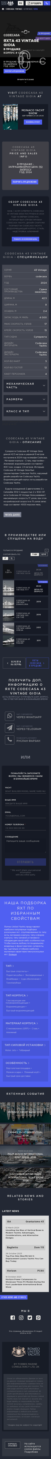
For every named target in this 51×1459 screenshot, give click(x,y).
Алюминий (11, 1032)
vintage (18, 9)
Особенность (16, 1063)
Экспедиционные (33, 975)
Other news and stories (13, 1297)
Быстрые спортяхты (16, 971)
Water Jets (10, 1050)
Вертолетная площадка (18, 1068)
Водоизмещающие (15, 1007)
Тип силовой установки (24, 1045)
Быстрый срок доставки (18, 1076)
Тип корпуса (16, 996)
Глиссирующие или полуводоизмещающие (17, 1002)
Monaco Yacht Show (33, 112)
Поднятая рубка (14, 975)
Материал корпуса (21, 1023)
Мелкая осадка (13, 1072)
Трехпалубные (13, 983)
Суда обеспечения (30, 979)
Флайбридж (12, 979)
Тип (8, 966)
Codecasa (10, 9)
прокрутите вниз (25, 79)
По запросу (10, 64)
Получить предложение (14, 71)
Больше (13, 954)
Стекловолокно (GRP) (17, 1029)
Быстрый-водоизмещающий (20, 1011)
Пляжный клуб (31, 1072)
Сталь (35, 1029)
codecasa (41, 277)
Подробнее (31, 1452)
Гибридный (24, 1050)
